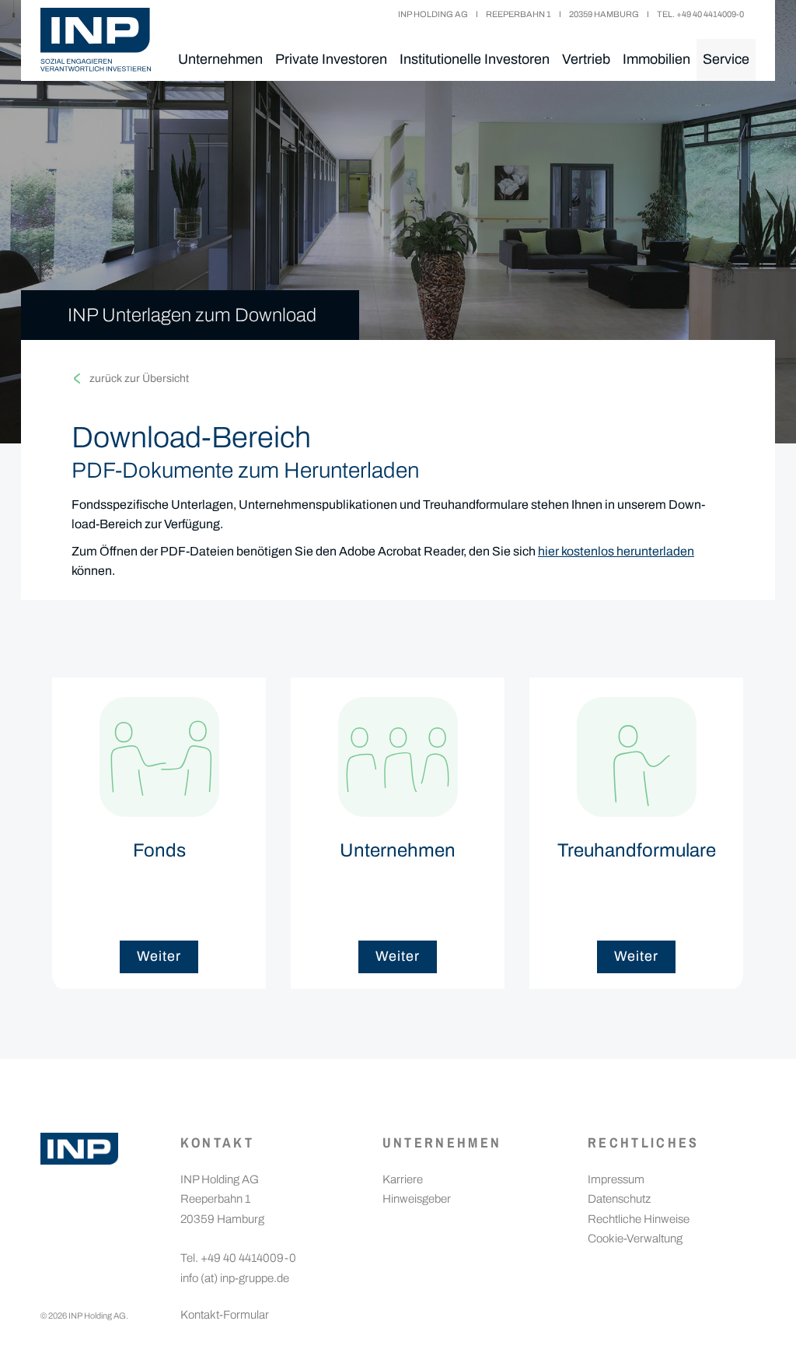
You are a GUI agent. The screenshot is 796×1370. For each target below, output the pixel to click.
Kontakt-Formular (224, 1315)
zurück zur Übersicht (139, 378)
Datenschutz (619, 1199)
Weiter (158, 956)
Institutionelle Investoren (475, 59)
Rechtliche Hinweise (639, 1219)
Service (726, 59)
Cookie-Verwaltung (635, 1238)
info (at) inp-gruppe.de (234, 1278)
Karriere (402, 1179)
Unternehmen (220, 59)
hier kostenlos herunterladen (616, 551)
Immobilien (656, 59)
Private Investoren (331, 59)
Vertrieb (586, 59)
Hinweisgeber (416, 1199)
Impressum (616, 1179)
